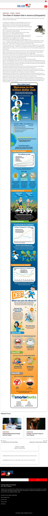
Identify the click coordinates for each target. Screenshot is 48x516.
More (19, 491)
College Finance (6, 12)
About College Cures (5, 497)
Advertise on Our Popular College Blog (9, 495)
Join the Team (4, 499)
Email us (16, 448)
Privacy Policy (4, 501)
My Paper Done (6, 455)
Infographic (18, 12)
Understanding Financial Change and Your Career (11, 434)
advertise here (22, 448)
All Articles (3, 503)
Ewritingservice (6, 460)
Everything (12, 12)
